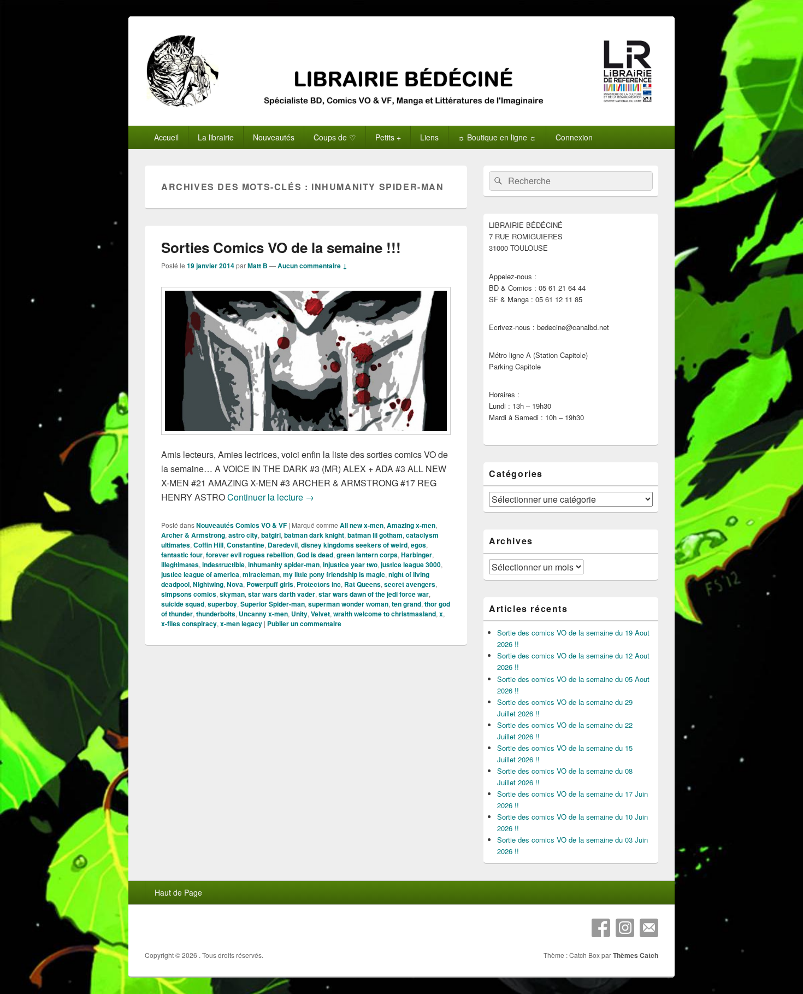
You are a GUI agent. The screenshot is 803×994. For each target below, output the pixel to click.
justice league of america (200, 574)
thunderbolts (215, 614)
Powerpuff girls (269, 584)
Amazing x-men (411, 525)
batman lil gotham (375, 535)
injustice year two (350, 564)
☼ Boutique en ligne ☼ (497, 137)
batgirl (271, 535)
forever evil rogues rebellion (249, 555)
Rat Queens (362, 584)
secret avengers (409, 584)
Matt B (257, 265)
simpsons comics (188, 594)
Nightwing (208, 584)
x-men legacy (241, 623)
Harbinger (416, 555)
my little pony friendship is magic (334, 574)
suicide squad (182, 604)
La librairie (216, 137)
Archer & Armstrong (193, 535)
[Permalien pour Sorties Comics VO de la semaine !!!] (306, 440)
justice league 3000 (411, 564)
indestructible (223, 564)
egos (418, 545)
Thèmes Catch (635, 955)
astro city (243, 535)
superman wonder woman (348, 604)
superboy (222, 604)
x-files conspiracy (189, 623)
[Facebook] (601, 928)
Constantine (245, 545)
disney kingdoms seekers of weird (354, 545)
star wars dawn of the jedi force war (373, 594)
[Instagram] (625, 928)
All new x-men (361, 525)
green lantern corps (367, 555)
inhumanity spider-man (284, 564)
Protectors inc (319, 584)
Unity (299, 614)
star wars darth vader (281, 594)
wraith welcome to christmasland (384, 614)
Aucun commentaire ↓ (312, 265)
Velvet (320, 614)
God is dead (315, 555)
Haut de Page (178, 892)
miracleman (261, 574)
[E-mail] (649, 928)
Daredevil (283, 545)
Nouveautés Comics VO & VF (241, 525)
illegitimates (180, 564)
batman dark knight (314, 535)
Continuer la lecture (270, 497)
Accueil (166, 137)
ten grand (406, 604)
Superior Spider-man (272, 604)
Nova (235, 584)
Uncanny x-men (263, 614)
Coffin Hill (208, 545)
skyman (232, 594)
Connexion (574, 137)
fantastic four (182, 555)
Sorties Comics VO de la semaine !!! (281, 247)
